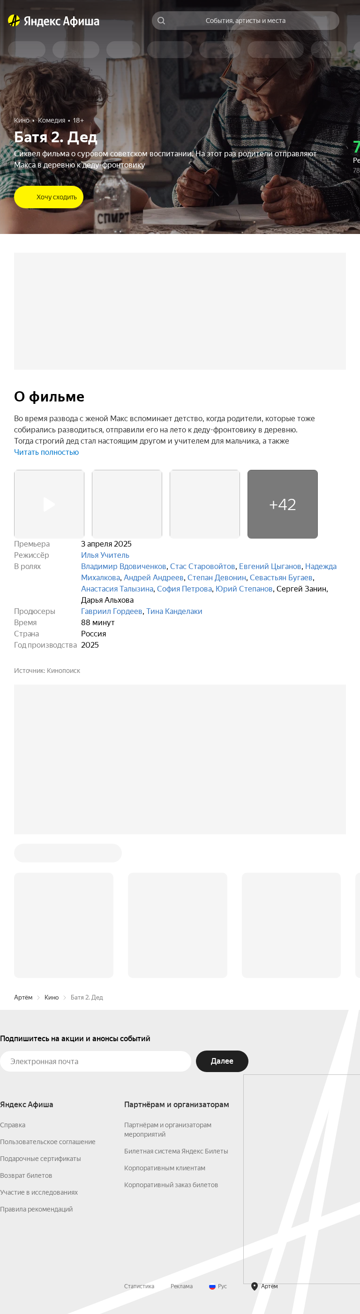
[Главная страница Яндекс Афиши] (14, 21)
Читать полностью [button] (46, 452)
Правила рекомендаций (36, 1209)
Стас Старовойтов (202, 566)
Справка (12, 1125)
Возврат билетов (26, 1175)
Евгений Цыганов (270, 566)
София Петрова (184, 588)
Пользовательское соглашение (48, 1142)
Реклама (182, 1286)
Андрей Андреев (154, 577)
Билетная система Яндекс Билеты (176, 1151)
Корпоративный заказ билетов (171, 1185)
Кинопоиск (63, 670)
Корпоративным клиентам (164, 1168)
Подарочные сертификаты (40, 1158)
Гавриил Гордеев (111, 611)
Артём (23, 997)
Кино (52, 997)
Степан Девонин (217, 577)
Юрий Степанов (244, 588)
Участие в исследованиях (39, 1192)
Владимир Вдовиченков (123, 566)
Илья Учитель (105, 555)
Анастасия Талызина (117, 588)
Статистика (139, 1286)
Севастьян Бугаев (281, 577)
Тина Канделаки (174, 611)
